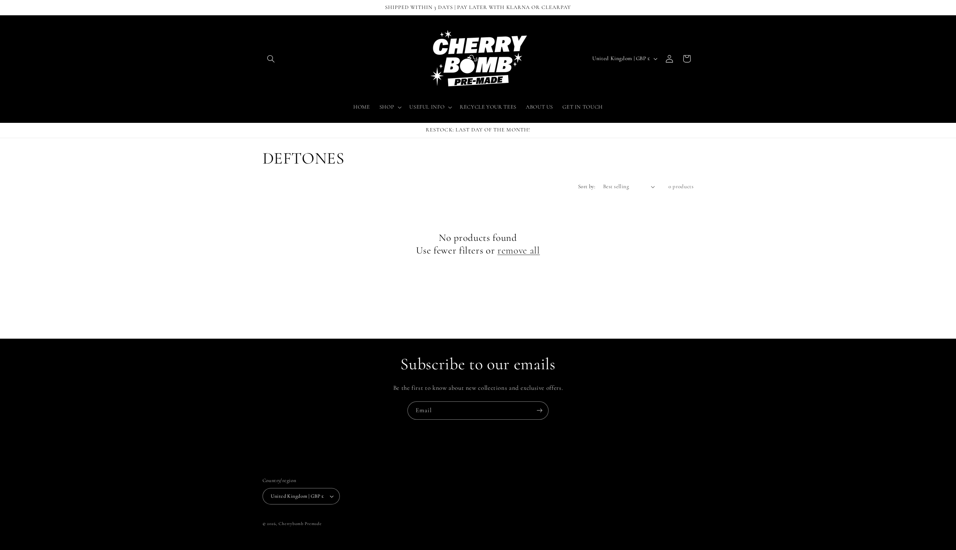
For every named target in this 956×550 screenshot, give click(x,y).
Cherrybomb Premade (300, 523)
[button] (271, 58)
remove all (518, 251)
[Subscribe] (539, 410)
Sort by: (586, 186)
